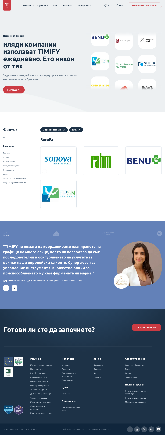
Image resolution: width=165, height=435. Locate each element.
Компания (98, 365)
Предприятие (36, 369)
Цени (54, 5)
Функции (66, 365)
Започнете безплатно (134, 365)
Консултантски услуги (11, 166)
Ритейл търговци (38, 373)
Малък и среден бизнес (41, 365)
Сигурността (67, 380)
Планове (66, 394)
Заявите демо (131, 377)
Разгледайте (14, 90)
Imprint (57, 429)
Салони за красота (38, 398)
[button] (6, 288)
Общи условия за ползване (74, 429)
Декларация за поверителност (100, 429)
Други (5, 174)
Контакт (128, 373)
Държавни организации (41, 394)
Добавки (66, 369)
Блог (95, 373)
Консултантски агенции (41, 413)
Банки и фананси (9, 161)
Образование (8, 170)
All (4, 138)
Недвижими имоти (39, 381)
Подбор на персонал (39, 385)
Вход (127, 369)
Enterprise (67, 5)
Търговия (7, 153)
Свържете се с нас (146, 327)
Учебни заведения (38, 390)
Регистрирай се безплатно (144, 5)
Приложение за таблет (135, 398)
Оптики (6, 157)
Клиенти (97, 377)
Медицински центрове (40, 402)
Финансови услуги (38, 377)
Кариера (97, 369)
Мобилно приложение (135, 402)
